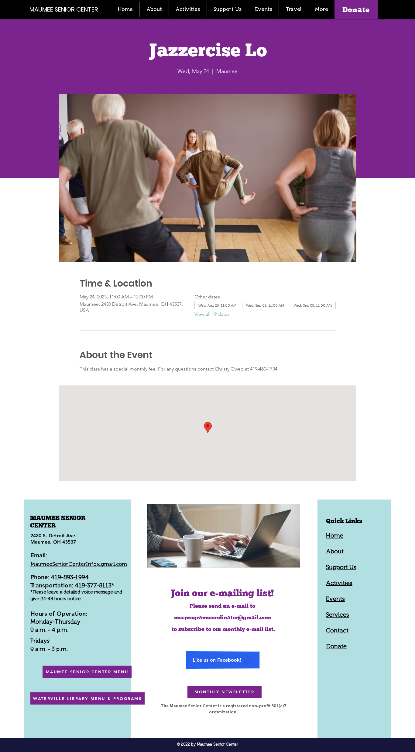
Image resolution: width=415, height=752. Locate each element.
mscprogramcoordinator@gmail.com (222, 617)
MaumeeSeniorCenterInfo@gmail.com (78, 564)
